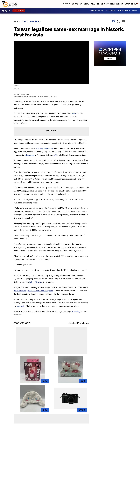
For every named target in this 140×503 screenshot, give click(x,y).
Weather (95, 4)
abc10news (3, 11)
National (84, 4)
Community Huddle (123, 10)
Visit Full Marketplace (78, 323)
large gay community (44, 148)
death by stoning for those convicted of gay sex (33, 290)
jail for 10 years (35, 282)
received (20, 305)
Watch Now (131, 4)
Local (75, 4)
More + (134, 10)
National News (32, 21)
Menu (65, 4)
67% (56, 154)
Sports (105, 4)
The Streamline (110, 10)
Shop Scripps (116, 4)
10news (10, 11)
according (76, 311)
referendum (29, 154)
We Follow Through (96, 10)
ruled (74, 113)
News (17, 21)
